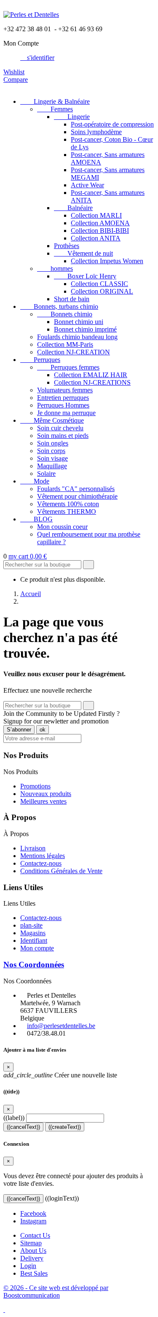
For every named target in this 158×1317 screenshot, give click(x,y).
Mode (34, 481)
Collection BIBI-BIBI (100, 230)
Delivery (31, 1258)
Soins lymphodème (96, 131)
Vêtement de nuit (83, 253)
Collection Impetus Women (107, 260)
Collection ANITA (96, 238)
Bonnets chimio (64, 314)
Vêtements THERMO (66, 511)
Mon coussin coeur (62, 526)
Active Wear (87, 185)
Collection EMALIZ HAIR (90, 374)
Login (28, 1265)
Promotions (35, 786)
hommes (55, 268)
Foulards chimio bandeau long (77, 336)
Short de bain (71, 298)
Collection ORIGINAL (102, 291)
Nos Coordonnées (33, 964)
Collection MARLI (96, 215)
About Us (33, 1250)
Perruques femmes (68, 367)
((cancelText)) (23, 1127)
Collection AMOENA (100, 223)
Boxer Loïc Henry (85, 276)
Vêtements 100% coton (68, 503)
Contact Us (35, 1235)
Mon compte (37, 948)
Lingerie (72, 116)
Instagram (33, 1221)
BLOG (36, 519)
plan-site (31, 925)
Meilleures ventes (43, 801)
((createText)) (64, 1127)
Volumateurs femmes (65, 390)
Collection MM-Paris (65, 344)
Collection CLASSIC (99, 283)
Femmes (55, 109)
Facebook (33, 1213)
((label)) (13, 1117)
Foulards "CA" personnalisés (76, 488)
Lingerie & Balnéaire (55, 101)
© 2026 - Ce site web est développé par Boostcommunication (55, 1291)
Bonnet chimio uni (78, 321)
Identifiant (33, 940)
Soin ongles (52, 443)
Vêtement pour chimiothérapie (77, 496)
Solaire (46, 473)
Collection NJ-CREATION (73, 352)
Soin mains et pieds (62, 435)
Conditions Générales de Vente (61, 870)
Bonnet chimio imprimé (85, 329)
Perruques (40, 359)
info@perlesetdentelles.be (61, 1025)
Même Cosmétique (52, 420)
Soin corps (51, 450)
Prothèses (66, 245)
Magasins (33, 932)
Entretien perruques (63, 397)
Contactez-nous (41, 863)
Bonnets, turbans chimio (59, 306)
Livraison (33, 848)
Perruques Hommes (63, 405)
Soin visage (52, 458)
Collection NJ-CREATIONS (92, 382)
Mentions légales (42, 855)
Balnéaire (73, 207)
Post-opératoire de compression (112, 124)
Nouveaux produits (45, 793)
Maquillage (52, 466)
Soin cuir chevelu (60, 428)
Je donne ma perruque (66, 412)
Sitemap (31, 1243)
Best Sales (34, 1273)
